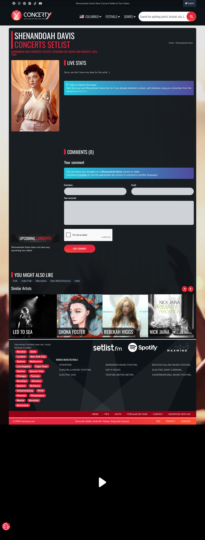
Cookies (186, 421)
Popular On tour (137, 414)
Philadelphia (37, 395)
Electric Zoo (67, 374)
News (95, 414)
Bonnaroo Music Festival (122, 365)
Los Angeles (23, 366)
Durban (21, 371)
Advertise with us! (179, 414)
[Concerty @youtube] (40, 3)
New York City (37, 356)
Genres (129, 16)
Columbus (92, 16)
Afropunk (65, 365)
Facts (118, 414)
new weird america (60, 281)
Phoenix (21, 395)
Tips (106, 414)
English (190, 3)
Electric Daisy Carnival (167, 369)
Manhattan (23, 405)
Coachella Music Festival (75, 369)
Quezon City (36, 371)
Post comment (79, 248)
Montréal (34, 400)
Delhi (33, 351)
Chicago (21, 376)
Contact (158, 414)
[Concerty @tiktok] (35, 3)
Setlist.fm (81, 91)
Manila (20, 400)
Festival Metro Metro (120, 374)
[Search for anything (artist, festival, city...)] (191, 16)
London (21, 356)
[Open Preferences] (6, 526)
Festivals (112, 16)
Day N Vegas (113, 369)
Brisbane (35, 386)
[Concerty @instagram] (19, 3)
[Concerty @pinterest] (24, 3)
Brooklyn (22, 381)
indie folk (27, 281)
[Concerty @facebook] (14, 3)
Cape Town (41, 366)
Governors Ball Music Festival (171, 374)
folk (15, 281)
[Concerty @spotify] (29, 3)
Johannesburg (25, 390)
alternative (41, 281)
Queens (21, 386)
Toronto (35, 376)
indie (77, 281)
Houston (36, 381)
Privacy (170, 421)
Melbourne (36, 361)
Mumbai (21, 351)
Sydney (21, 361)
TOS (158, 421)
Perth (41, 390)
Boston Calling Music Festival (171, 365)
